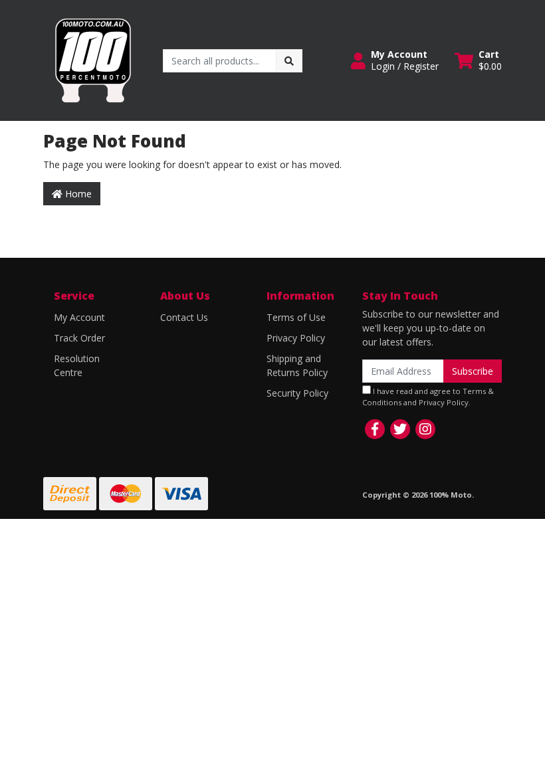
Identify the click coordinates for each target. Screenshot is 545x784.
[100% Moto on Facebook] (375, 429)
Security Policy (297, 393)
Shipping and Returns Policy (297, 365)
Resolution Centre (77, 365)
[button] (395, 60)
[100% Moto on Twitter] (400, 429)
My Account (79, 317)
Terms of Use (296, 317)
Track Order (79, 338)
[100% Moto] (93, 59)
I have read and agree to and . (428, 396)
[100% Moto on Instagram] (425, 429)
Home (77, 193)
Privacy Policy (296, 338)
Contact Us (184, 317)
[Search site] (289, 60)
